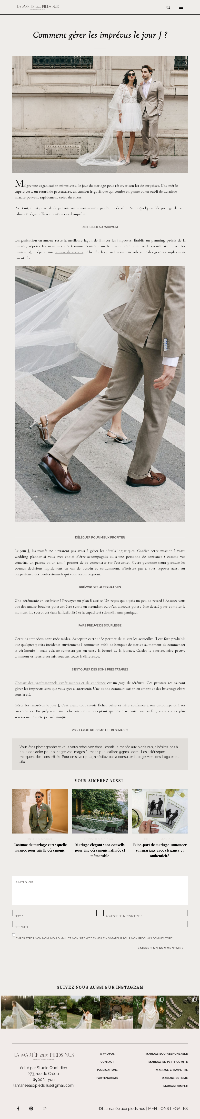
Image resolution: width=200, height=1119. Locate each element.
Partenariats (107, 1078)
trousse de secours (69, 252)
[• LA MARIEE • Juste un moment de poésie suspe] (17, 1012)
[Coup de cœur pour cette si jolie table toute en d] (116, 1012)
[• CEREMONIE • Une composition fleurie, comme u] (50, 1012)
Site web (21, 926)
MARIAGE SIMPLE (175, 1086)
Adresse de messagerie (124, 915)
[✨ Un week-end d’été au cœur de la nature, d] (83, 1012)
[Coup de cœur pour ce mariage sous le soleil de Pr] (149, 1012)
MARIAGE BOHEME (175, 1078)
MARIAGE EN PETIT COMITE (168, 1062)
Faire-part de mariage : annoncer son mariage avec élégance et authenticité (159, 850)
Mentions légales (168, 1108)
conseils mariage (40, 839)
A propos (107, 1054)
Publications (107, 1070)
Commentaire (24, 882)
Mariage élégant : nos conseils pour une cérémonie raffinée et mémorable (100, 850)
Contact (107, 1062)
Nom (19, 915)
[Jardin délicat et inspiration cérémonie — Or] (182, 1012)
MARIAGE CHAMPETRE (172, 1070)
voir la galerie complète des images (100, 730)
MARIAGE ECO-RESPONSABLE (167, 1054)
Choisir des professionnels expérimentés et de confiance (60, 682)
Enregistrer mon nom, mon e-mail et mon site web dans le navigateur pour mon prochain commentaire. (94, 937)
